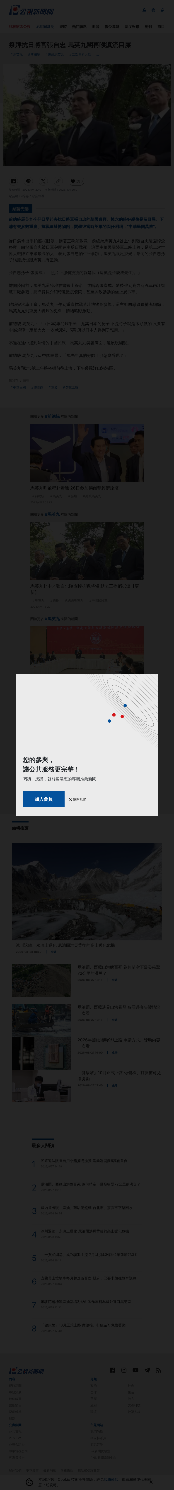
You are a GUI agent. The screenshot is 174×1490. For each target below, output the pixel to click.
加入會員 (44, 799)
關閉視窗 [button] (79, 799)
